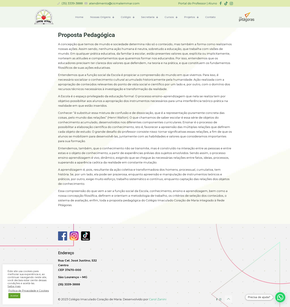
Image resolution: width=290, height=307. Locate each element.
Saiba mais (14, 286)
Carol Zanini (157, 299)
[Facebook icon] (216, 299)
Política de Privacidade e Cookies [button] (28, 290)
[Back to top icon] (228, 298)
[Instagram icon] (220, 299)
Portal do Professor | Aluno (197, 3)
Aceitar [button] (14, 295)
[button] (280, 297)
